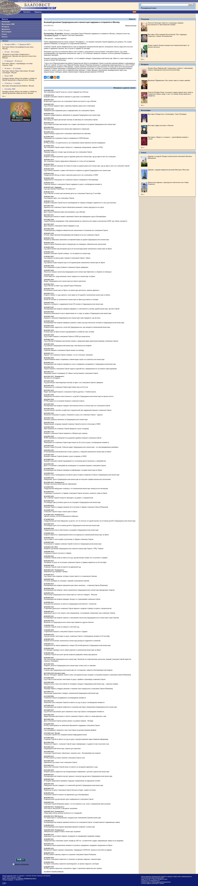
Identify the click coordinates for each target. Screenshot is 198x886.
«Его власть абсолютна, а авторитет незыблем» (60, 808)
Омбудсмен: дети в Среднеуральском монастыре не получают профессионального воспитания (77, 479)
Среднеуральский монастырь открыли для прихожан (62, 748)
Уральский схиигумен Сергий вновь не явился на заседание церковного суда (71, 767)
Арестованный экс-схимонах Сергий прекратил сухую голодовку (66, 428)
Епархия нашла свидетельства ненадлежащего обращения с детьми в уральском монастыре (76, 771)
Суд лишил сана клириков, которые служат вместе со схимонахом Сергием (70, 576)
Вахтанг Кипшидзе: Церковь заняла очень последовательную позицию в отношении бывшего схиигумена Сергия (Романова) (87, 675)
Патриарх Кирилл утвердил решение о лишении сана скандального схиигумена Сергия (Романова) (78, 688)
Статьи (4, 34)
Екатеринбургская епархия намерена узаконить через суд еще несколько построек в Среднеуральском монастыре (84, 322)
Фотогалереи (6, 32)
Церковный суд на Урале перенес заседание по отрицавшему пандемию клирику (72, 836)
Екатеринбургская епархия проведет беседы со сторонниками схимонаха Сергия (72, 599)
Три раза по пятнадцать (52, 378)
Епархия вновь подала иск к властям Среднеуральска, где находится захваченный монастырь (77, 327)
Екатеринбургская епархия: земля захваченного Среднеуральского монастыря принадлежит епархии (79, 590)
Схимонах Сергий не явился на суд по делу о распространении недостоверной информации (76, 739)
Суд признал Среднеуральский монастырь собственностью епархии (67, 345)
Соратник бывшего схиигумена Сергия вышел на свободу (64, 350)
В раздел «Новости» (57, 871)
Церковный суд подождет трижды (55, 571)
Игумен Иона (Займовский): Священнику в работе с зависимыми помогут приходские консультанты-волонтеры (170, 69)
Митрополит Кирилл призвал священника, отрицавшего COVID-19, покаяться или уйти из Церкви (78, 850)
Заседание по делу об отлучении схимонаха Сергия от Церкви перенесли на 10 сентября (75, 562)
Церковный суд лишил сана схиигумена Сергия (60, 762)
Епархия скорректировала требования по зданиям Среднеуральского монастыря (72, 115)
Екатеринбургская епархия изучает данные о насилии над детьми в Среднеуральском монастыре (78, 776)
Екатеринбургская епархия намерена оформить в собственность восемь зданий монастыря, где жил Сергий (81, 309)
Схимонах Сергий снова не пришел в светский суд (61, 627)
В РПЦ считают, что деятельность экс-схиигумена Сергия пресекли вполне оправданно (74, 143)
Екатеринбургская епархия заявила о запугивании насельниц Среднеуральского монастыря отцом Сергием (81, 618)
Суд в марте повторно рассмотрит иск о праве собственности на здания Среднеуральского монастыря (80, 124)
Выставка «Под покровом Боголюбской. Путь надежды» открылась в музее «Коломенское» (167, 35)
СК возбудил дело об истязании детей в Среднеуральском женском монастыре (71, 525)
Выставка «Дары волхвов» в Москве (160, 125)
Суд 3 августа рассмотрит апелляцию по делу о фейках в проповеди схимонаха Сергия (74, 679)
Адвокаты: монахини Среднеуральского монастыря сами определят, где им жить (72, 318)
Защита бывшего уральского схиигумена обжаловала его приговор (67, 133)
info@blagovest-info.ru (30, 878)
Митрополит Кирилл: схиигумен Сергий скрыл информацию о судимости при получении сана (76, 744)
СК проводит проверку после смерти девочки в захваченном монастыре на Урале (72, 650)
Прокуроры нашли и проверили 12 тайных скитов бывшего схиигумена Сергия (71, 373)
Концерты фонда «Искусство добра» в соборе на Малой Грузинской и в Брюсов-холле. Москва (19, 79)
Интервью (5, 27)
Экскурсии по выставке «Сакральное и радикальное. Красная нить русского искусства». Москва (19, 56)
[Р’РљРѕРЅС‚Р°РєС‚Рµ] (45, 77)
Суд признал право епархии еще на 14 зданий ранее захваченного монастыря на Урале (74, 262)
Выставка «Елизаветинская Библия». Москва (18, 86)
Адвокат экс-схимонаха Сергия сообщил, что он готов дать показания (68, 355)
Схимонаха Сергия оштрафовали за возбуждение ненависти (65, 698)
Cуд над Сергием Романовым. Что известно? (59, 189)
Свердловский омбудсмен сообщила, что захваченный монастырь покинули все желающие (76, 488)
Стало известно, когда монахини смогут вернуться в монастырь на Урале (69, 276)
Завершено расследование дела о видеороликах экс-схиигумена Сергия (69, 110)
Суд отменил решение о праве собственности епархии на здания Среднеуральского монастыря (77, 170)
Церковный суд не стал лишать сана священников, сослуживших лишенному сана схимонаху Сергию (79, 613)
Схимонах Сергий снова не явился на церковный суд (62, 567)
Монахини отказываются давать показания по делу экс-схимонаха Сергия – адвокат (73, 415)
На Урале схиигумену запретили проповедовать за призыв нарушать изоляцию (71, 864)
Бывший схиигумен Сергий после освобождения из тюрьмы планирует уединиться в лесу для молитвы (80, 203)
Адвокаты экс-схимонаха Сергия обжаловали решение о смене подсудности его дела (74, 207)
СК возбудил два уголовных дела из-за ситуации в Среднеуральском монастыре (72, 502)
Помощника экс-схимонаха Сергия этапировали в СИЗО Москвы (66, 138)
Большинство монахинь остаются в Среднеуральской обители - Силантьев (70, 604)
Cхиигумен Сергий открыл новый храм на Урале (60, 511)
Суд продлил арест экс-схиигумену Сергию (59, 198)
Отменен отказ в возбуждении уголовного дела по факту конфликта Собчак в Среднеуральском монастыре (81, 475)
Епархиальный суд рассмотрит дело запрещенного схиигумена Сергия (68, 799)
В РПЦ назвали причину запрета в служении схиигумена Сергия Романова (70, 854)
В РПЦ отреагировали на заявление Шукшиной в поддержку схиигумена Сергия (72, 725)
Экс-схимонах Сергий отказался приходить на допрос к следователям (68, 498)
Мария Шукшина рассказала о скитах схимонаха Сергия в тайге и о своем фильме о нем (75, 716)
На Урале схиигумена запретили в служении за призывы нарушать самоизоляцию (72, 859)
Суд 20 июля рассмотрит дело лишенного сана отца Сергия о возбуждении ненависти (74, 711)
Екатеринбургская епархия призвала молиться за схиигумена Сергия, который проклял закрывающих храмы (82, 822)
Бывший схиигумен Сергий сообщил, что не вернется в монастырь (67, 253)
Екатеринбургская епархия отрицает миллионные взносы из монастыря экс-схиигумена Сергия (77, 405)
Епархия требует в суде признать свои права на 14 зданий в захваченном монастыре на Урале (77, 295)
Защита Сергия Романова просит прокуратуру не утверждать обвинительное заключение (75, 244)
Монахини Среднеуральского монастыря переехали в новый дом (66, 129)
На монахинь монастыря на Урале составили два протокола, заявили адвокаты (71, 290)
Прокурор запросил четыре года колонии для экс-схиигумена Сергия (68, 152)
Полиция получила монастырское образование (60, 484)
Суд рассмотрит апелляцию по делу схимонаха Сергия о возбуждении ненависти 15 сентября (77, 636)
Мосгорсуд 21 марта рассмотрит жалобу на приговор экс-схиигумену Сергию (71, 120)
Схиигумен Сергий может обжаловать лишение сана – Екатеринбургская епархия (72, 753)
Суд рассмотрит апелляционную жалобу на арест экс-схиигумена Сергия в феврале (73, 382)
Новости (5, 19)
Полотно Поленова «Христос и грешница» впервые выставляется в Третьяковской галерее (165, 23)
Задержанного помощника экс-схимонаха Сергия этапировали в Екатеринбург (71, 180)
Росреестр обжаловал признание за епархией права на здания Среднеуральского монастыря (76, 239)
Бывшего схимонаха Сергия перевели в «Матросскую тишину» (66, 433)
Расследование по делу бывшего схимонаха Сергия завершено (66, 267)
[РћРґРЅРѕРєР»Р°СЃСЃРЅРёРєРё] (55, 77)
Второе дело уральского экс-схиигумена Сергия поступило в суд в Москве (70, 101)
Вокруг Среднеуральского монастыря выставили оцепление (65, 281)
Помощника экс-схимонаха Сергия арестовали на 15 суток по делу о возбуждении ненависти (76, 442)
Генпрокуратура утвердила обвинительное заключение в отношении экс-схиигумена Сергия (76, 230)
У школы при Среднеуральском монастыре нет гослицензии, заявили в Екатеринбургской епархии (78, 670)
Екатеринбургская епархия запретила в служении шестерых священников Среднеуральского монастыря (80, 707)
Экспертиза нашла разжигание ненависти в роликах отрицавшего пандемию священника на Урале (78, 845)
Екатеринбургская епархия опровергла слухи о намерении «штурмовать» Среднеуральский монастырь (80, 364)
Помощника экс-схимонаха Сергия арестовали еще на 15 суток (66, 387)
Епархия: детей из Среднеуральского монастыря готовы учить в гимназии (70, 665)
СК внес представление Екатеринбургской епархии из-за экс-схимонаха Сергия (71, 235)
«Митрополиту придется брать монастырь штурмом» (62, 831)
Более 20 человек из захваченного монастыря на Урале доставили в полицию (71, 299)
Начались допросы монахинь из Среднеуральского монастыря (66, 419)
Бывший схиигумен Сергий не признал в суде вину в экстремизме (67, 97)
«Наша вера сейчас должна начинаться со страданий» (63, 813)
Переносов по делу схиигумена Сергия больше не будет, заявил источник (70, 790)
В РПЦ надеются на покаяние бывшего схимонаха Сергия (64, 401)
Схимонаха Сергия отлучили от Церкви (57, 553)
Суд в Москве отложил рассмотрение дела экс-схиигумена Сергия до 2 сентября (72, 193)
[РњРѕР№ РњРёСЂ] (58, 77)
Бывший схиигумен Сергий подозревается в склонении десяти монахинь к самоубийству (75, 461)
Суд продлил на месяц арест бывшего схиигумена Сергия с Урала (67, 258)
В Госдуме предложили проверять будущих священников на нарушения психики (72, 781)
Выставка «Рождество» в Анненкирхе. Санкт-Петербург (167, 114)
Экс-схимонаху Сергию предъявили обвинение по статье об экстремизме (69, 161)
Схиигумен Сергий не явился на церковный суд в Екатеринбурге (66, 794)
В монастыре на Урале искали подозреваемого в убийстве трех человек (69, 332)
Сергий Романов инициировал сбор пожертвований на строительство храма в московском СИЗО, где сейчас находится (85, 221)
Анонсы (5, 37)
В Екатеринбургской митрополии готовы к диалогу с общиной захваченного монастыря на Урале (77, 452)
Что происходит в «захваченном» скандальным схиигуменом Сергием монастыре (72, 818)
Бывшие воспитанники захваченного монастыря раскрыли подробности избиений (72, 641)
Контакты (26, 12)
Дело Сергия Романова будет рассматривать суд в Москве (64, 212)
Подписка (37, 12)
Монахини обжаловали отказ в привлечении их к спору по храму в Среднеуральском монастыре (77, 313)
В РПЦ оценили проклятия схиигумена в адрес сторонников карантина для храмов (73, 868)
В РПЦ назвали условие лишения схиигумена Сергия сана (64, 758)
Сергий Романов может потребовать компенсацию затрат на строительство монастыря (74, 359)
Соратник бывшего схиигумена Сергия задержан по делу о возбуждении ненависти (73, 184)
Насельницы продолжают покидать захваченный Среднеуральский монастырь (71, 693)
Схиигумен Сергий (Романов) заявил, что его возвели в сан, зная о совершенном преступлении (77, 804)
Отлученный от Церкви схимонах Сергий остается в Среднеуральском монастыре (72, 544)
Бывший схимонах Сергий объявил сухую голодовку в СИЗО (65, 456)
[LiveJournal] (51, 77)
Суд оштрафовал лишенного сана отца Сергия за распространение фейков (70, 730)
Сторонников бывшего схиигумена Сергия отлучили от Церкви (65, 631)
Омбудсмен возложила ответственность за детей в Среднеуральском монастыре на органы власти (78, 396)
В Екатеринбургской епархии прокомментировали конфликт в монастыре (69, 827)
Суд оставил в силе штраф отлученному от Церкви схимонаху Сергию (68, 539)
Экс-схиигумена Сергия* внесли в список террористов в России (66, 92)
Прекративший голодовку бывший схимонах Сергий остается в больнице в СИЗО (72, 424)
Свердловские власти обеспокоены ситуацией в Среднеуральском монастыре (71, 530)
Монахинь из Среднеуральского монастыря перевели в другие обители (69, 622)
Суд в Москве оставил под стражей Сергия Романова (62, 286)
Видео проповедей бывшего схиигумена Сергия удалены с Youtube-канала (70, 392)
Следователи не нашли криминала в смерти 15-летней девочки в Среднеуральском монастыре (77, 645)
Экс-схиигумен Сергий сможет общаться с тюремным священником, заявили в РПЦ (73, 147)
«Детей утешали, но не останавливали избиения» (61, 516)
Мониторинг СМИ (8, 24)
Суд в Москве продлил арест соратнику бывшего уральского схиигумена (69, 106)
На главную (47, 871)
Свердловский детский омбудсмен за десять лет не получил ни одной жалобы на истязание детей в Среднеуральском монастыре (89, 521)
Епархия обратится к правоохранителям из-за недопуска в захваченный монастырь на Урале (76, 535)
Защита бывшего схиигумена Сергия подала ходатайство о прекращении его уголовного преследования (80, 369)
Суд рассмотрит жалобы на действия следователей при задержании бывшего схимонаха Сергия (77, 410)
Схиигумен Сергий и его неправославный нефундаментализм (65, 735)
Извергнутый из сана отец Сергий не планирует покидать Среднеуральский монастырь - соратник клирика (81, 684)
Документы (6, 29)
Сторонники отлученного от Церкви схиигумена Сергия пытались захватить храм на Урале (75, 493)
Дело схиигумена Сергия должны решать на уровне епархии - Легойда (68, 721)
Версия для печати (130, 25)
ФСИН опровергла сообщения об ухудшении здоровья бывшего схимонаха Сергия (72, 438)
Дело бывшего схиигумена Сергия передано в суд (61, 226)
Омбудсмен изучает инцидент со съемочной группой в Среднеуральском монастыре (73, 785)
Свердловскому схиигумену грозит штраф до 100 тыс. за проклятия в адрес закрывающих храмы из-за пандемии (83, 841)
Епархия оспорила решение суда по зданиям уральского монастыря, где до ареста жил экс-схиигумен (80, 156)
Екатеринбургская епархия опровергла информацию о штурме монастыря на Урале (73, 470)
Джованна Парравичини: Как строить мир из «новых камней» (169, 80)
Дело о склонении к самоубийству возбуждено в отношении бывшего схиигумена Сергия (75, 465)
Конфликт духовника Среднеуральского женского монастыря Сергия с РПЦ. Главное (73, 548)
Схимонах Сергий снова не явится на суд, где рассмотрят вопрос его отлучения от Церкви (75, 558)
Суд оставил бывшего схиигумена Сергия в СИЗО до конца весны (67, 336)
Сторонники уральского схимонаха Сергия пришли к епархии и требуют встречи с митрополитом (77, 608)
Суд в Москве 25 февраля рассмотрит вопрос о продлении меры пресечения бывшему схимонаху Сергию (81, 341)
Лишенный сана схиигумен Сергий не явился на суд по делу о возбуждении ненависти (74, 702)
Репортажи (6, 22)
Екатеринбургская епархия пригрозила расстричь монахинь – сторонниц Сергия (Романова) (76, 585)
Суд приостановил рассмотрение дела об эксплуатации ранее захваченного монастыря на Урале (78, 249)
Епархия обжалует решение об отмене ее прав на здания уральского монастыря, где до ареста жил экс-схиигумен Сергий (86, 166)
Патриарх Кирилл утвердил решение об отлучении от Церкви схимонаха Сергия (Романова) (76, 507)
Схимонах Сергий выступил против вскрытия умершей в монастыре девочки (70, 654)
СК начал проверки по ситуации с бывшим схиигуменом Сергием (66, 581)
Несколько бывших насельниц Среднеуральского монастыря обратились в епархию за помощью (77, 272)
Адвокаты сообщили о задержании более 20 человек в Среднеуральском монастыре (73, 304)
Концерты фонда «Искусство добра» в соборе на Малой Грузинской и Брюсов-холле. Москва (19, 92)
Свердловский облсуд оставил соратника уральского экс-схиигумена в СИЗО (71, 175)
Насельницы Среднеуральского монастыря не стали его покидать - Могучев (70, 594)
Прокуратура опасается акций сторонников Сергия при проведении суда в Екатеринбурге (75, 216)
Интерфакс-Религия (51, 35)
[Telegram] (48, 77)
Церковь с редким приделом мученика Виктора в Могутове (168, 170)
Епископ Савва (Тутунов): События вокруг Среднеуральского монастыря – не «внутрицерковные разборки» (81, 447)
